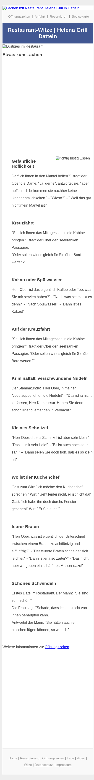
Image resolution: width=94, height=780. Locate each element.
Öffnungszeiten (19, 16)
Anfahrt (40, 16)
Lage (70, 758)
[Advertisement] (47, 108)
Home (13, 758)
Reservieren (58, 16)
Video (81, 758)
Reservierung (29, 758)
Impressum (63, 765)
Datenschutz (44, 765)
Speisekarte (80, 16)
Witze (28, 765)
